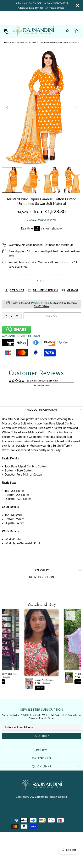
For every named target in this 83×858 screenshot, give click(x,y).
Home (6, 42)
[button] (41, 650)
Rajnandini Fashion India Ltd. (33, 31)
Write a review (42, 385)
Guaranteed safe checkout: (21, 335)
